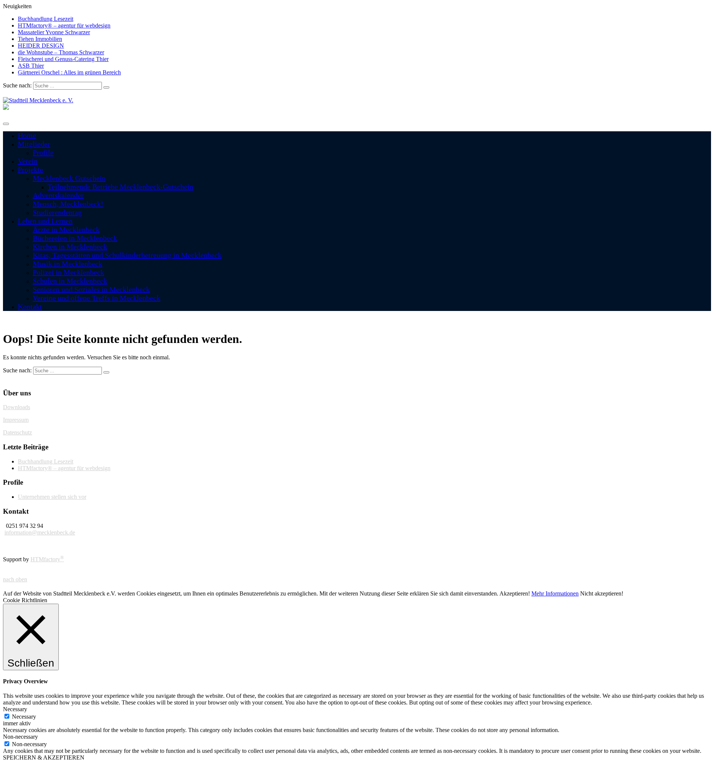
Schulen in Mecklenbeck (70, 281)
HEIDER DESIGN (41, 45)
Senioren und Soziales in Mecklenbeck (91, 289)
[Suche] (106, 87)
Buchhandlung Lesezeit (45, 19)
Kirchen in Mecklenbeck (70, 247)
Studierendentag (57, 212)
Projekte (30, 170)
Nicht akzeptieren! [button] (601, 593)
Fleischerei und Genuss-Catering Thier (63, 59)
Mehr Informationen (555, 593)
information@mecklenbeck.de (39, 532)
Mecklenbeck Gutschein (69, 178)
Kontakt (30, 306)
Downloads (16, 407)
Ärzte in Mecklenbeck (66, 229)
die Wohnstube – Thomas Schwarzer (61, 52)
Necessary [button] (15, 709)
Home (27, 135)
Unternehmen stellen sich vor (52, 497)
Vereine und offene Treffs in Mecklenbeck (96, 298)
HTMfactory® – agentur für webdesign (64, 25)
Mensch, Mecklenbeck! (68, 204)
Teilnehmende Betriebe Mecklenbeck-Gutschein (120, 187)
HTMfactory (47, 559)
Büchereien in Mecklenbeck (75, 238)
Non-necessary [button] (20, 736)
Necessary (24, 716)
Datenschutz (17, 432)
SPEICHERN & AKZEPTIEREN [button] (43, 757)
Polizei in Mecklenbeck (68, 272)
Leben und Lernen (45, 221)
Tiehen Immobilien (40, 39)
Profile (43, 152)
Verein (28, 161)
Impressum (16, 420)
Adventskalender (58, 195)
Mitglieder (34, 144)
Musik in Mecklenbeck (67, 264)
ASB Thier (31, 65)
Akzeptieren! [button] (514, 593)
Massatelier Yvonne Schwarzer (54, 32)
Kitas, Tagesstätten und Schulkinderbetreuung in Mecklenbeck (127, 255)
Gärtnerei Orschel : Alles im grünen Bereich (69, 72)
